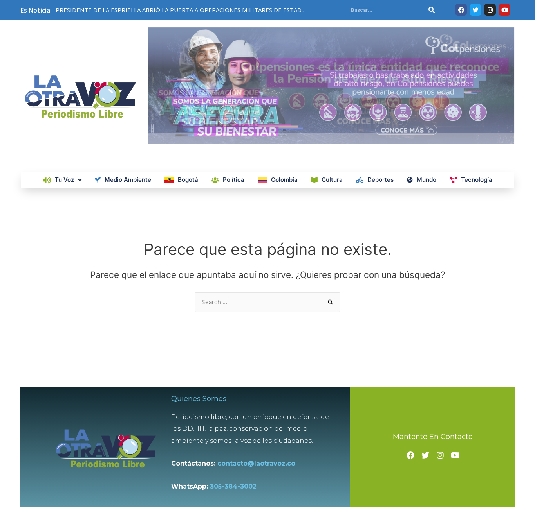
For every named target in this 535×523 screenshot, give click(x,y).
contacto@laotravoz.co (258, 463)
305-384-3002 (233, 486)
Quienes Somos (198, 398)
